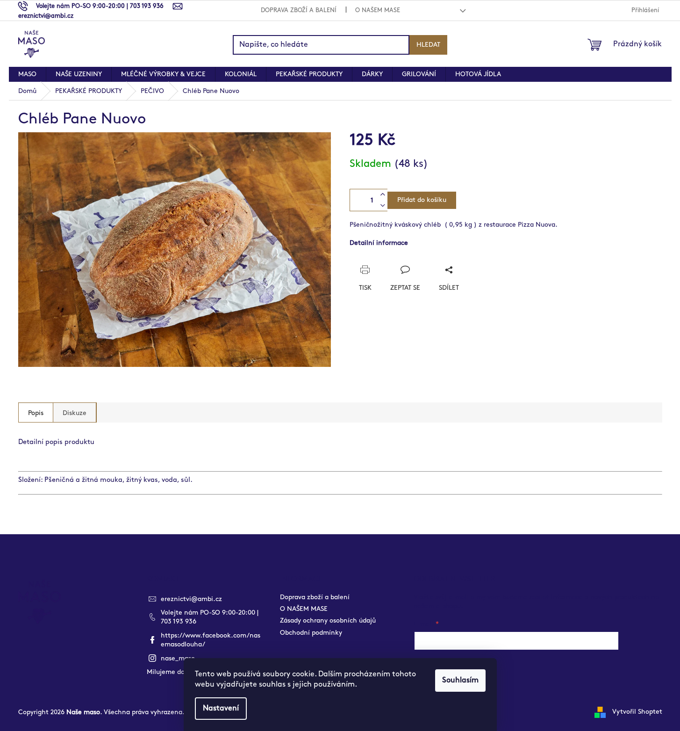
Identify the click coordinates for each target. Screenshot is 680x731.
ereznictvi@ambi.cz (191, 599)
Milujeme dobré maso (180, 672)
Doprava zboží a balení (298, 10)
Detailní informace (379, 243)
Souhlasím (460, 680)
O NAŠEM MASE (377, 10)
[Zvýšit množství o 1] (382, 194)
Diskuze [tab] (74, 413)
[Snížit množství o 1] (382, 205)
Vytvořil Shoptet (637, 712)
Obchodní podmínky (311, 633)
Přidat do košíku (421, 200)
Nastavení (221, 708)
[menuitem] (27, 74)
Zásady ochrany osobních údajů (328, 620)
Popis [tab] (35, 413)
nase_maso (178, 658)
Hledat (428, 45)
